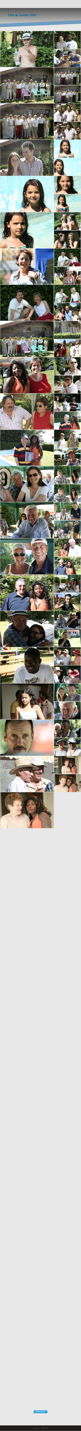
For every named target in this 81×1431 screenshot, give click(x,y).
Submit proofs (40, 1412)
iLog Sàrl (44, 1428)
